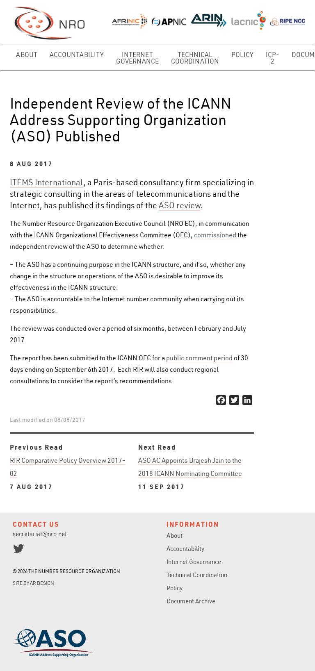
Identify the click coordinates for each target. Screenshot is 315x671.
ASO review (180, 205)
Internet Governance (137, 57)
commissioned (215, 235)
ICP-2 (272, 57)
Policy (242, 54)
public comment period (199, 358)
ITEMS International (46, 182)
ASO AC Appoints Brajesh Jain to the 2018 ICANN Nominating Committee (190, 473)
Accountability (77, 54)
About (26, 54)
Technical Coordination (195, 57)
